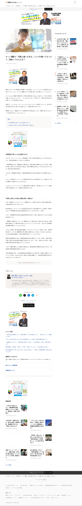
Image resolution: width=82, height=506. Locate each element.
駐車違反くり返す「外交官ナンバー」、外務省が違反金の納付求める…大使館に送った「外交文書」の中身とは (62, 111)
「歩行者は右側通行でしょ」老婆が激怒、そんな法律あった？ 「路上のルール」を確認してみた (29, 335)
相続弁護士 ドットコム (66, 495)
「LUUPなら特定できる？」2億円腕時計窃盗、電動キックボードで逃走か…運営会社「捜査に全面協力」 (12, 409)
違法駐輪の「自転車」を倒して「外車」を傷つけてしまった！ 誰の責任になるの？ (27, 347)
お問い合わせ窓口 (23, 485)
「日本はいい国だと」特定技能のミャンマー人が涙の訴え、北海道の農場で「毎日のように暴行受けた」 (62, 77)
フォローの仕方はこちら (33, 9)
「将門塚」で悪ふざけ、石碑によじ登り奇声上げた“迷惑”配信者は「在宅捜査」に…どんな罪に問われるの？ (37, 438)
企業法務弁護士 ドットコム (11, 497)
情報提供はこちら (10, 370)
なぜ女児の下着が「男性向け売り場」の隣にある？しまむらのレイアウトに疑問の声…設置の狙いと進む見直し (62, 42)
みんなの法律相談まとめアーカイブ (37, 497)
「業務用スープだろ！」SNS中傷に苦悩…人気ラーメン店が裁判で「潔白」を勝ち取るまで (28, 343)
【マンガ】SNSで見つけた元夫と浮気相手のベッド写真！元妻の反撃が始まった (26, 339)
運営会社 (7, 487)
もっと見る (8, 465)
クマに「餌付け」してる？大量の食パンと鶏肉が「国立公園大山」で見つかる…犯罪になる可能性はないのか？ (62, 95)
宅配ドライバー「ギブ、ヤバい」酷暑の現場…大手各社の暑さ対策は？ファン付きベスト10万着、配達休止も (13, 453)
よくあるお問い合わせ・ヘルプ (12, 485)
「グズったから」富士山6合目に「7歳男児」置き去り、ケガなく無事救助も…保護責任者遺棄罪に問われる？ (37, 424)
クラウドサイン (18, 495)
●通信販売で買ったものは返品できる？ (19, 122)
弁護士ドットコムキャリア (39, 495)
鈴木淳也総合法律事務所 (17, 277)
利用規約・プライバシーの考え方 (36, 485)
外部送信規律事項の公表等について (52, 485)
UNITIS (47, 497)
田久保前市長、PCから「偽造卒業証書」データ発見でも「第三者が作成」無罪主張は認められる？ (37, 452)
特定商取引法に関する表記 (66, 485)
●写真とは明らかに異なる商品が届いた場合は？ (21, 125)
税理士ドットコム (9, 495)
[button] (37, 295)
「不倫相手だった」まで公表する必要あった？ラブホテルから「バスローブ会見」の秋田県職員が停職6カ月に (62, 61)
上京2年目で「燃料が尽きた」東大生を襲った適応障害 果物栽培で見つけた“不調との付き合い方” (12, 423)
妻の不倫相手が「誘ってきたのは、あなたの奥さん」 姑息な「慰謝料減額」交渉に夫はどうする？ (29, 350)
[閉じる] (80, 8)
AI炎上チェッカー (54, 497)
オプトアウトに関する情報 (16, 487)
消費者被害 (18, 5)
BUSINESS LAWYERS (27, 495)
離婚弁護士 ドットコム (23, 497)
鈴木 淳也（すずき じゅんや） (22, 275)
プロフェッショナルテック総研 (53, 495)
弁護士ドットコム (10, 5)
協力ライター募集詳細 (11, 365)
